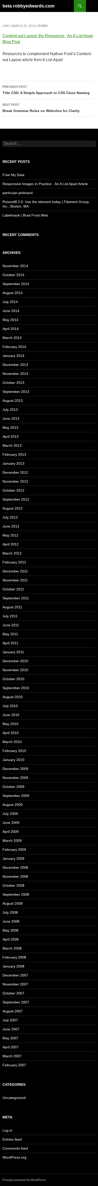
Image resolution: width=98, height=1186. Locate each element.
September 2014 (16, 284)
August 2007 (13, 1011)
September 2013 (16, 392)
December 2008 (15, 867)
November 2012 (15, 481)
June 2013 (11, 419)
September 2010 (16, 688)
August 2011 (12, 607)
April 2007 (11, 1047)
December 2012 (15, 472)
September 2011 (16, 598)
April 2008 (11, 939)
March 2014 (12, 338)
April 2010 (11, 733)
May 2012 (10, 535)
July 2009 (10, 814)
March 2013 (12, 445)
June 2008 (11, 921)
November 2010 (15, 670)
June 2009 (11, 823)
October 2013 (13, 383)
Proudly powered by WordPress (24, 1180)
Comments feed (15, 1148)
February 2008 (14, 957)
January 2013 (13, 463)
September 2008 (16, 894)
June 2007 (11, 1029)
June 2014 (11, 311)
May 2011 (10, 634)
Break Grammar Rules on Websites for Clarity (41, 108)
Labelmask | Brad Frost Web (25, 215)
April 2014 (11, 329)
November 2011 (15, 580)
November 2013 (15, 374)
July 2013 (10, 410)
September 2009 (16, 796)
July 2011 (10, 616)
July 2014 (10, 302)
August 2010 (13, 697)
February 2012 (14, 562)
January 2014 (13, 356)
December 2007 (15, 975)
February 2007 (14, 1065)
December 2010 (15, 661)
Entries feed (12, 1139)
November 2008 (15, 876)
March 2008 (12, 948)
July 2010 (10, 706)
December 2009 (15, 769)
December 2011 (15, 571)
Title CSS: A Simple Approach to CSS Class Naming (46, 90)
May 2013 (10, 428)
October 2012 (13, 490)
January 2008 (13, 966)
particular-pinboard (18, 193)
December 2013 (15, 365)
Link (6, 26)
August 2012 (13, 508)
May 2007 (10, 1038)
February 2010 (14, 751)
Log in (7, 1130)
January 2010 (13, 760)
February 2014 (14, 347)
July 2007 (10, 1020)
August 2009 (13, 805)
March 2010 (12, 742)
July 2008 (10, 912)
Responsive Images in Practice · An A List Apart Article (45, 184)
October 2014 (13, 275)
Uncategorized (14, 1098)
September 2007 (16, 1002)
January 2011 (13, 652)
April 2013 (11, 436)
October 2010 (13, 679)
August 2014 (13, 293)
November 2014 (15, 266)
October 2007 (13, 993)
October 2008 (13, 885)
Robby (43, 26)
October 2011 (13, 589)
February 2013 (14, 454)
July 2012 (10, 517)
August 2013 (13, 401)
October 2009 (13, 787)
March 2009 (12, 841)
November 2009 (15, 778)
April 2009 (11, 832)
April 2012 (11, 544)
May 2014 (10, 320)
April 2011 (10, 643)
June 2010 (11, 715)
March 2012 (12, 553)
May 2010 (10, 724)
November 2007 (15, 984)
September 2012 (16, 499)
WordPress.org (14, 1157)
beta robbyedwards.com (29, 5)
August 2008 (13, 903)
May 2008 (10, 930)
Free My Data (13, 175)
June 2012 (11, 526)
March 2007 (12, 1056)
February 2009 (14, 850)
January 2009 (13, 859)
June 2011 (11, 625)
